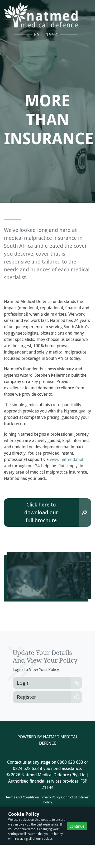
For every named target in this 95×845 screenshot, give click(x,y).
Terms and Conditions (23, 797)
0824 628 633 (26, 768)
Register (26, 696)
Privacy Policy (50, 797)
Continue (76, 826)
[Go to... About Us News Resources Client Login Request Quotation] (84, 18)
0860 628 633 (70, 762)
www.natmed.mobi (68, 459)
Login (23, 682)
